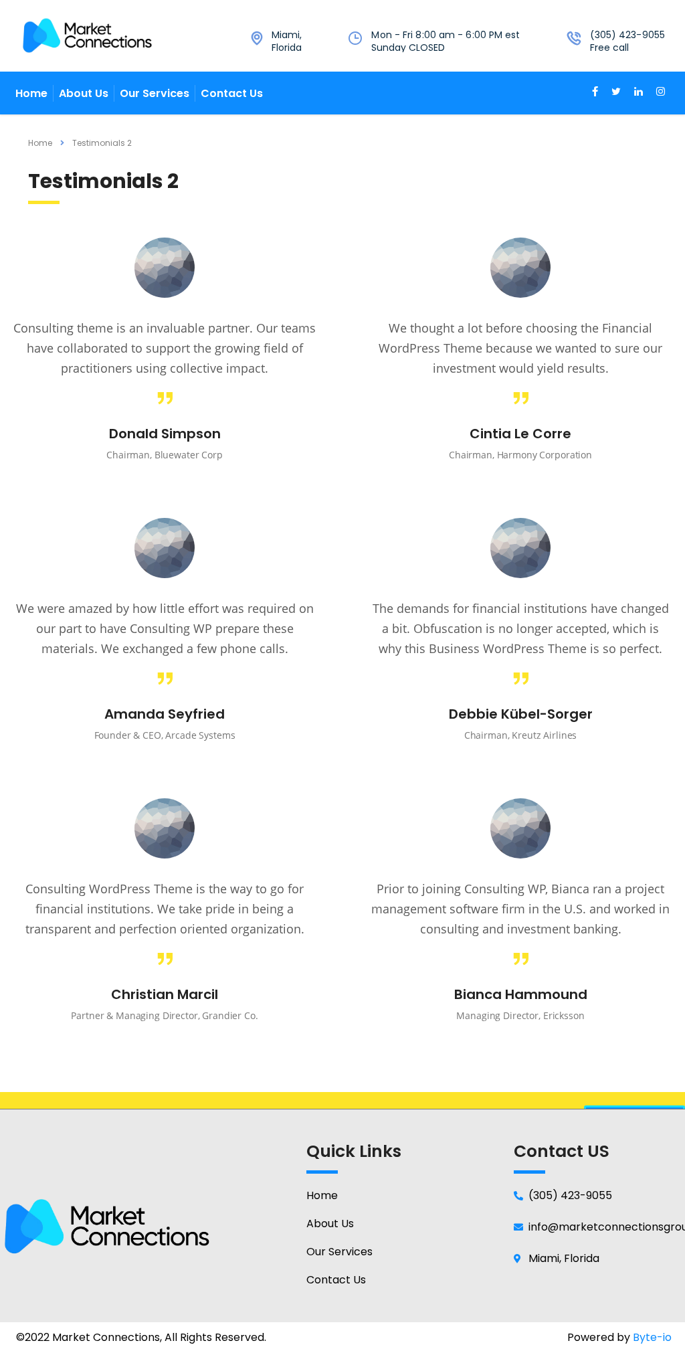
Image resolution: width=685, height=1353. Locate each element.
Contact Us (232, 93)
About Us (83, 93)
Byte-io (652, 1337)
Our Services (154, 93)
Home (31, 93)
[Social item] (595, 93)
